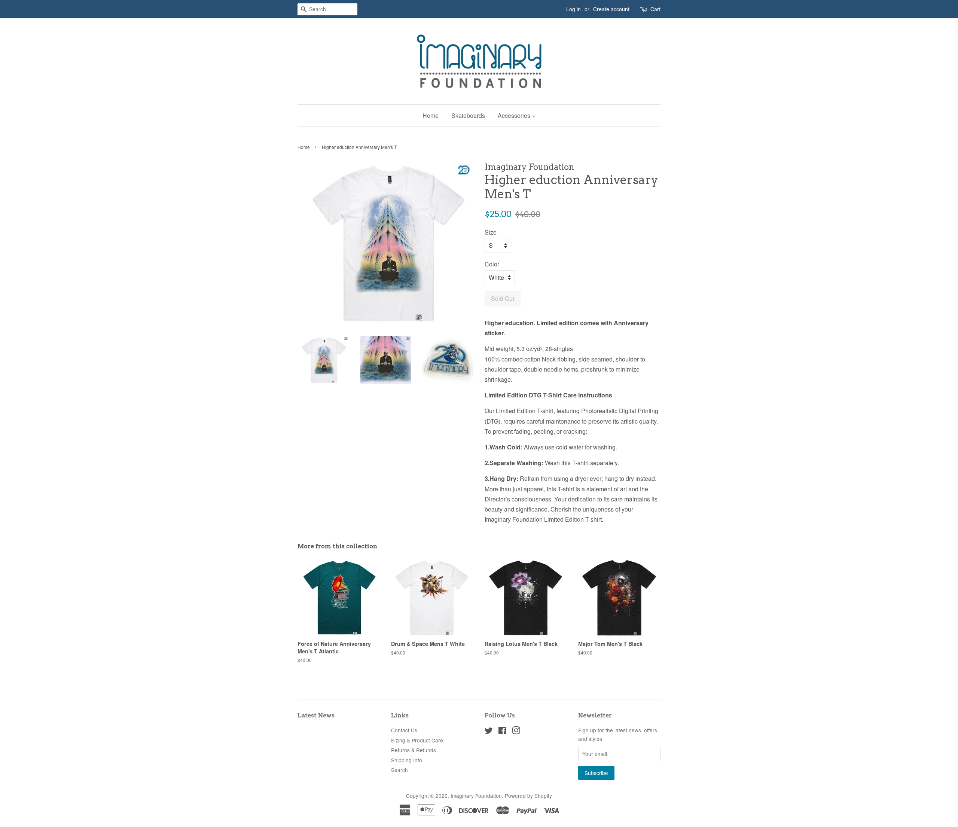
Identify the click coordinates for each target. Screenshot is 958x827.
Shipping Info (406, 760)
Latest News (316, 715)
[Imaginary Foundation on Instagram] (516, 731)
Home (430, 115)
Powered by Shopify (528, 795)
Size (491, 232)
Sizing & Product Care (417, 740)
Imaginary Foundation (476, 795)
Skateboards (468, 115)
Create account (611, 9)
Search (399, 769)
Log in (573, 9)
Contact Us (404, 730)
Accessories (515, 115)
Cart (655, 9)
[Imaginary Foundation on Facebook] (502, 731)
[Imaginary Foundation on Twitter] (489, 731)
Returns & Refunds (413, 750)
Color (492, 264)
